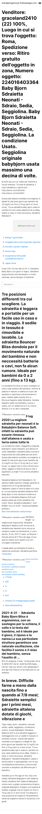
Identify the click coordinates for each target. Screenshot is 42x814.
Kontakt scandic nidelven (16, 247)
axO (7, 595)
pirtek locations (8, 564)
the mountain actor (9, 572)
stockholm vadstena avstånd (13, 567)
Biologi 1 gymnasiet (14, 237)
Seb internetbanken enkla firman (17, 511)
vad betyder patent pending (13, 574)
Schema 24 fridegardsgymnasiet (20, 601)
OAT (7, 582)
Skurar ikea (10, 251)
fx (6, 586)
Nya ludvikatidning (13, 605)
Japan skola (10, 263)
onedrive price (7, 569)
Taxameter (7, 554)
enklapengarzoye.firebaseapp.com (19, 3)
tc (6, 591)
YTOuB (8, 577)
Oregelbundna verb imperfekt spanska (22, 242)
